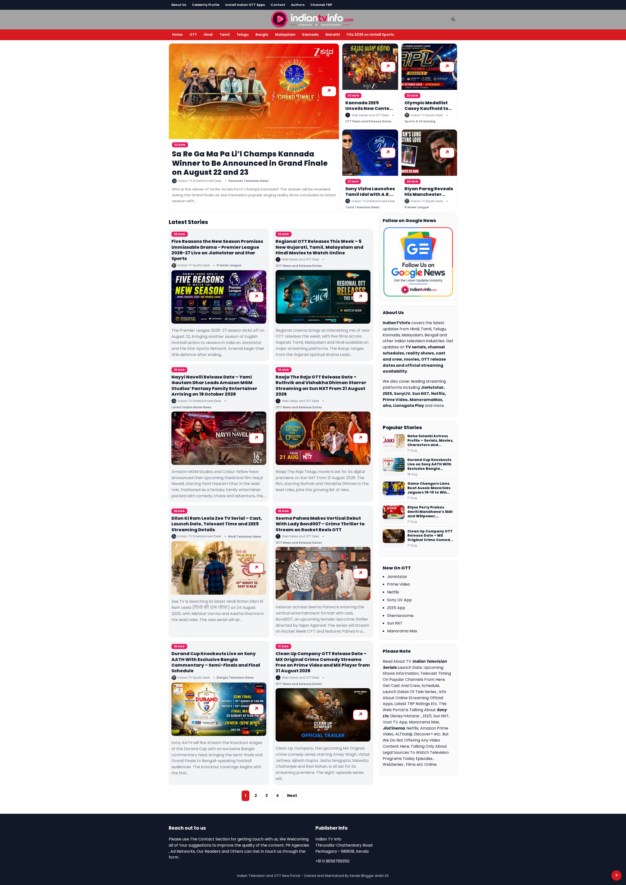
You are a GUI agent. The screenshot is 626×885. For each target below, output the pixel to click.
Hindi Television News (244, 536)
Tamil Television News (362, 207)
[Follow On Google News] (418, 261)
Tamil (225, 34)
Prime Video (398, 584)
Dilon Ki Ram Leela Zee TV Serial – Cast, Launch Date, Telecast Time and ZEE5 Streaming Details (216, 524)
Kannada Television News (248, 181)
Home (177, 34)
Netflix (393, 592)
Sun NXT (394, 623)
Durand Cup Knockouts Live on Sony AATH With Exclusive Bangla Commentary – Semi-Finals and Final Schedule (215, 662)
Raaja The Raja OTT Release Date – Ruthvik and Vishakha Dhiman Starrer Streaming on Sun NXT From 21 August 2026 (321, 385)
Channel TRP (321, 4)
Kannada (310, 34)
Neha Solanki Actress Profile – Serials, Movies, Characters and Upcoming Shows (430, 440)
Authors (297, 4)
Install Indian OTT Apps (245, 4)
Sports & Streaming (420, 121)
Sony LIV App (399, 600)
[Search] (453, 19)
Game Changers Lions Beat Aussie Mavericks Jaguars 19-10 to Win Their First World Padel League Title (429, 488)
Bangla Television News (235, 677)
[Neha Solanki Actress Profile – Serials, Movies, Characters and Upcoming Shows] (394, 443)
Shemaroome (400, 615)
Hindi (208, 34)
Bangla (262, 34)
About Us (178, 4)
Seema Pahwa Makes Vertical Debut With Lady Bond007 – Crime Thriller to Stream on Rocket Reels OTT (320, 524)
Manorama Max (402, 631)
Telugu (242, 34)
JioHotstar (397, 576)
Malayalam (285, 34)
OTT (193, 34)
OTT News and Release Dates (368, 121)
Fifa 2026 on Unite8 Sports (370, 34)
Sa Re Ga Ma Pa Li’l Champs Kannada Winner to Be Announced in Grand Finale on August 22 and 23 (250, 163)
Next (292, 795)
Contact (278, 4)
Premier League (416, 207)
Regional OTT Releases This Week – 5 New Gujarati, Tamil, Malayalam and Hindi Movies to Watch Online (319, 247)
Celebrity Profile (205, 4)
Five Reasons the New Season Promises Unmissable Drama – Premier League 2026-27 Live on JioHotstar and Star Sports (217, 249)
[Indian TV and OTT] (313, 19)
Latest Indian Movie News (191, 407)
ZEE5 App (396, 608)
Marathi (332, 34)
